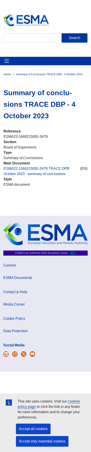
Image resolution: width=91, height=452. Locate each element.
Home (7, 74)
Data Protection (15, 331)
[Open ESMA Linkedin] (23, 354)
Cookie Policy (14, 318)
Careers (9, 265)
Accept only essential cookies (42, 441)
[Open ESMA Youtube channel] (32, 354)
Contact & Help (15, 292)
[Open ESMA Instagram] (14, 354)
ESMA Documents (17, 278)
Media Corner (14, 304)
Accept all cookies (33, 429)
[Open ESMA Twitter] (6, 354)
